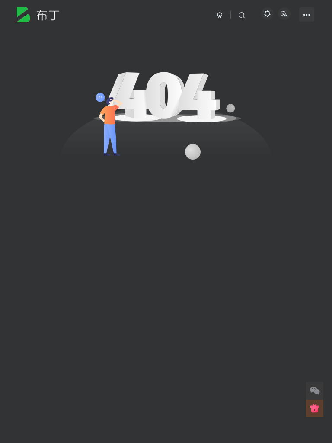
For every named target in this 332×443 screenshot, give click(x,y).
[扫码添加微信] (314, 391)
